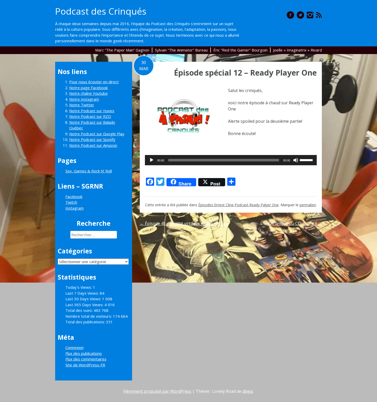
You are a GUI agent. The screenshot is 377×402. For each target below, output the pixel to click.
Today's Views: (79, 287)
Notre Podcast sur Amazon (93, 145)
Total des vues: (79, 310)
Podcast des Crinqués (100, 11)
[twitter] (300, 15)
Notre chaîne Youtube (88, 93)
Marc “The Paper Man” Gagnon (122, 50)
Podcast (241, 204)
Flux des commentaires (85, 359)
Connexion (74, 347)
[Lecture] (151, 160)
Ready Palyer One (264, 204)
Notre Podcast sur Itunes (91, 110)
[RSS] (319, 15)
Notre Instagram (84, 99)
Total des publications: (85, 321)
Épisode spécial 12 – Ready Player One (245, 72)
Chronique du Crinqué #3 (295, 223)
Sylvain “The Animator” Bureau (181, 50)
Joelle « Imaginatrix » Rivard (297, 50)
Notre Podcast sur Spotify (92, 139)
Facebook (73, 196)
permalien (308, 204)
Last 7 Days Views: (82, 293)
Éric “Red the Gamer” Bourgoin (240, 50)
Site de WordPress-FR (85, 364)
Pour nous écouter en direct (94, 81)
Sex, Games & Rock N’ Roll (88, 170)
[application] (231, 160)
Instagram (74, 208)
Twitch (71, 202)
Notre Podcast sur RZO (90, 116)
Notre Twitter (81, 104)
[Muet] (295, 160)
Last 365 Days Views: (84, 304)
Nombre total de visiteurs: (89, 316)
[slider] (307, 159)
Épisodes (205, 204)
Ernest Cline (224, 204)
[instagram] (310, 15)
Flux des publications (83, 353)
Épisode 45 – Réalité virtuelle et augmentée (184, 223)
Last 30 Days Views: (83, 298)
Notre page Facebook (88, 87)
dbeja (247, 391)
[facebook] (290, 15)
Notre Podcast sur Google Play (96, 133)
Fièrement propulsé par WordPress (157, 391)
